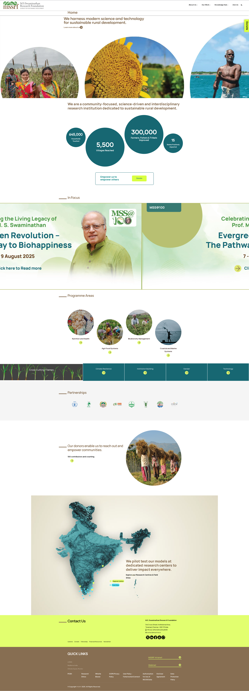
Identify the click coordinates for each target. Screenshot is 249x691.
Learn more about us (72, 26)
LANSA (70, 662)
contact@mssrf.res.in (154, 632)
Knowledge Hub (221, 5)
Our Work (205, 5)
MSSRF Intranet (155, 657)
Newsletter (107, 642)
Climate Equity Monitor (75, 669)
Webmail (152, 665)
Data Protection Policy (175, 677)
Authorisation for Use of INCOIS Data (148, 677)
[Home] (23, 5)
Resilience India (73, 665)
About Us (192, 5)
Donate (139, 178)
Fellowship (84, 642)
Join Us (235, 5)
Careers (70, 642)
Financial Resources (95, 642)
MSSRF (79, 686)
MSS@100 (14, 207)
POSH (70, 674)
